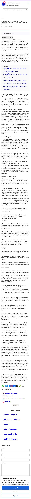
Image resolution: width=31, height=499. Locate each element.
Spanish (16, 405)
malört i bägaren (11, 439)
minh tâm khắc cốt (12, 419)
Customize (15, 492)
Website (3, 458)
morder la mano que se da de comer (15, 398)
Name (3, 448)
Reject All (15, 496)
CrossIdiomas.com (13, 3)
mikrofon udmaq (11, 429)
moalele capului (10, 414)
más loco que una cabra (11, 393)
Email (3, 453)
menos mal (8, 401)
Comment (3, 462)
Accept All (15, 488)
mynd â (7, 424)
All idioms (3, 19)
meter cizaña (8, 396)
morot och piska (10, 434)
